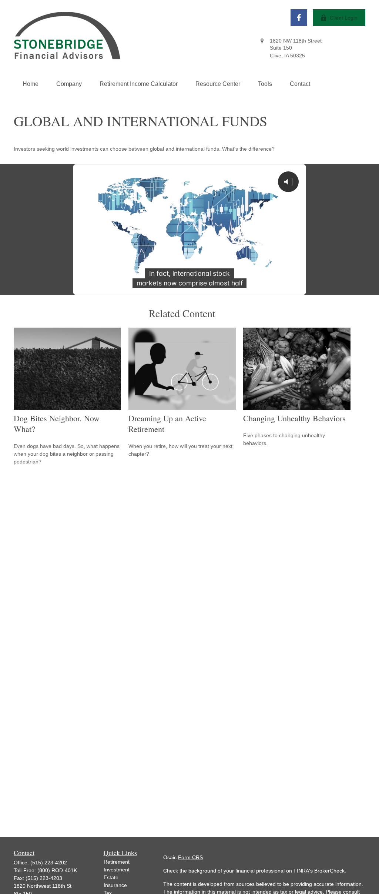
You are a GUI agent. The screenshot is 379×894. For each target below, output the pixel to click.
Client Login (344, 18)
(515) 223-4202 (48, 862)
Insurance (115, 885)
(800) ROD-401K (57, 870)
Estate (111, 877)
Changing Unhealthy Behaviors (294, 418)
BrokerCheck (329, 871)
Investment (117, 870)
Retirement (117, 862)
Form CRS (190, 857)
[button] (30, 84)
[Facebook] (299, 17)
